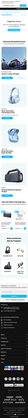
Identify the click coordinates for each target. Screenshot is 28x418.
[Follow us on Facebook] (10, 378)
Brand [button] (2, 334)
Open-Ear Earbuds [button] (6, 348)
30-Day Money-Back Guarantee (10, 322)
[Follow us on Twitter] (14, 378)
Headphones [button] (4, 341)
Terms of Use (14, 299)
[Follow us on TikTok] (22, 378)
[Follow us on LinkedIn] (18, 378)
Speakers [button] (3, 352)
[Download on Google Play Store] (9, 385)
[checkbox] (4, 299)
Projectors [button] (4, 338)
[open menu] (25, 15)
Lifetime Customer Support (9, 327)
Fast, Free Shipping (7, 319)
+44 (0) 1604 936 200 (15, 307)
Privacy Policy (21, 299)
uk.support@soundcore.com (9, 310)
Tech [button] (2, 362)
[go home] (7, 14)
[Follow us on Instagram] (6, 378)
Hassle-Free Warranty (8, 325)
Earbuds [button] (3, 345)
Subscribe (14, 296)
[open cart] (22, 15)
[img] (5, 367)
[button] (25, 2)
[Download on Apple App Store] (19, 385)
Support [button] (3, 355)
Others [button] (3, 359)
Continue (23, 5)
